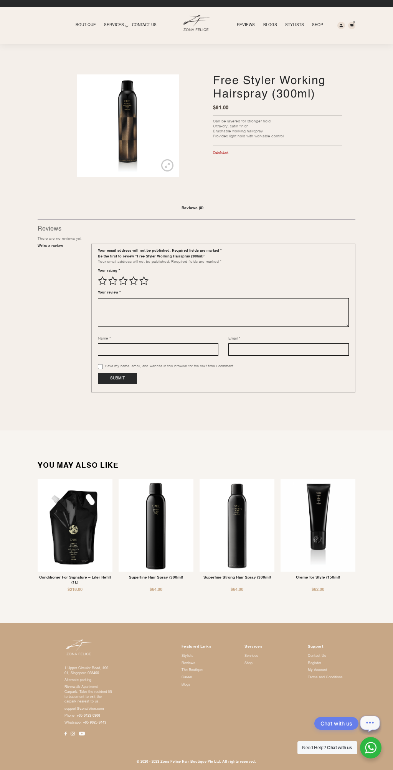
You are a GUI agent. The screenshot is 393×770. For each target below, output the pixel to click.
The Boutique (192, 670)
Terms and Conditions (325, 677)
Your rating (109, 270)
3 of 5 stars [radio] (123, 280)
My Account (317, 670)
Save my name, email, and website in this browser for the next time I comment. (169, 366)
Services (114, 25)
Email (234, 338)
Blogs (270, 25)
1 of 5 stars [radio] (102, 280)
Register (314, 663)
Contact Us (144, 25)
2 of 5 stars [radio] (112, 280)
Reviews (246, 25)
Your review (109, 292)
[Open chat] (369, 723)
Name (104, 338)
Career (187, 677)
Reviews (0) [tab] (192, 208)
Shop (317, 25)
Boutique (86, 25)
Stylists (294, 25)
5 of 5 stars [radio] (144, 280)
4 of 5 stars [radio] (133, 280)
